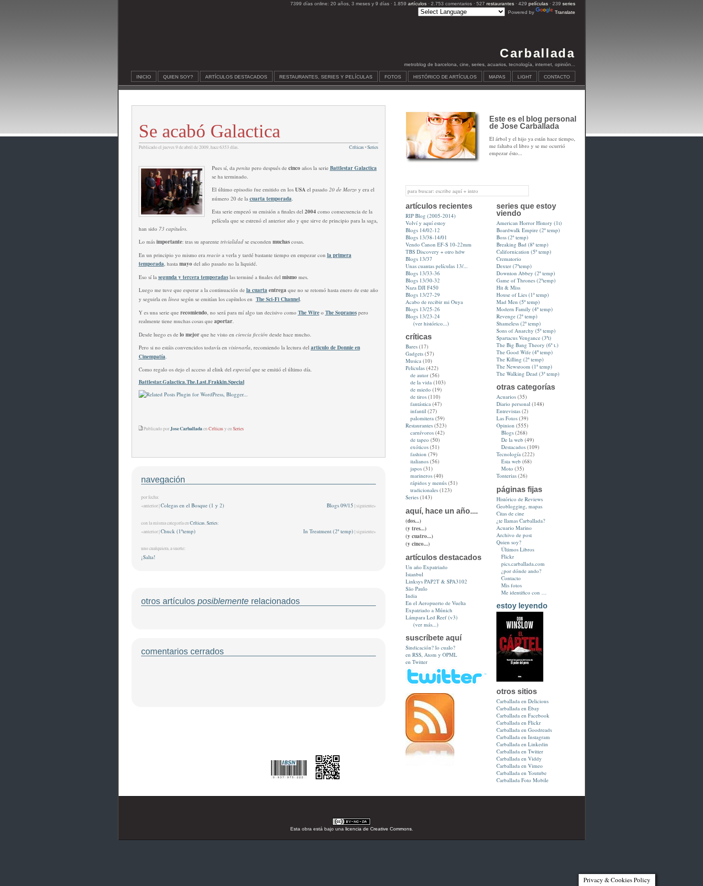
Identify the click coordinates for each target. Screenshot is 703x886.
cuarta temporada (271, 198)
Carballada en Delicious (522, 701)
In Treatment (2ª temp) (328, 531)
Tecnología (508, 454)
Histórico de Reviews (519, 499)
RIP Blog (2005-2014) (431, 215)
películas (538, 3)
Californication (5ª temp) (523, 251)
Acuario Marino (514, 527)
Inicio (143, 76)
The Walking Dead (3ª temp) (528, 373)
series (568, 3)
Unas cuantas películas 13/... (437, 265)
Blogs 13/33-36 (423, 273)
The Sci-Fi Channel (278, 299)
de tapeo (419, 439)
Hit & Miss (508, 287)
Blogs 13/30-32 (423, 280)
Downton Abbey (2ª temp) (525, 273)
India (411, 595)
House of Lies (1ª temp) (522, 294)
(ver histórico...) (431, 323)
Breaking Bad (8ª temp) (522, 244)
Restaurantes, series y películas (326, 76)
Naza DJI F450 (422, 287)
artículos (417, 3)
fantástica (420, 403)
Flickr (507, 556)
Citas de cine (510, 513)
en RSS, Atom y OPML (431, 654)
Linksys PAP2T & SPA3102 (436, 581)
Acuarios (506, 396)
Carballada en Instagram (523, 736)
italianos (419, 461)
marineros (421, 475)
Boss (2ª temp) (512, 237)
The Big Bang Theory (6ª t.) (527, 344)
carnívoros (422, 432)
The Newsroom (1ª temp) (524, 366)
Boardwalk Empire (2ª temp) (528, 230)
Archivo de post (514, 534)
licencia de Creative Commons (378, 828)
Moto (507, 468)
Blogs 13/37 (419, 258)
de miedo (420, 389)
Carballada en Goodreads (524, 729)
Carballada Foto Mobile (522, 780)
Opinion (505, 425)
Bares (411, 346)
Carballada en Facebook (522, 715)
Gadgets (414, 353)
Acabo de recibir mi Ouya (434, 301)
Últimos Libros (517, 549)
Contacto (557, 76)
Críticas (356, 147)
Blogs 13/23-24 (423, 316)
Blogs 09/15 (340, 505)
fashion (418, 454)
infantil (418, 411)
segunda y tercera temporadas (193, 277)
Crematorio (508, 258)
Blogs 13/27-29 (423, 294)
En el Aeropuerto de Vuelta (436, 602)
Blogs (507, 432)
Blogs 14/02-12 (423, 230)
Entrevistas (508, 411)
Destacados (513, 446)
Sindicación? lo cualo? (430, 647)
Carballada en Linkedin (522, 744)
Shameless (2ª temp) (518, 323)
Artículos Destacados (236, 76)
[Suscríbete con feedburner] (430, 763)
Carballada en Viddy (519, 758)
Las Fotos (506, 418)
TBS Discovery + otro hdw (435, 251)
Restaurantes (419, 425)
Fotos (392, 76)
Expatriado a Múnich (429, 610)
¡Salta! (148, 557)
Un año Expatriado (427, 567)
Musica (413, 360)
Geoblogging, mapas (519, 506)
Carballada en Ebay (517, 708)
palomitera (422, 418)
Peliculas (415, 367)
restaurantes (500, 3)
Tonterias (506, 475)
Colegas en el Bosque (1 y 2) (192, 505)
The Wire (308, 312)
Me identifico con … (524, 592)
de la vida (421, 382)
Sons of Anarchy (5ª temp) (526, 330)
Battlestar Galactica (353, 168)
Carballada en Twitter (519, 751)
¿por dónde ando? (521, 570)
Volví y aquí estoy (426, 222)
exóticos (419, 446)
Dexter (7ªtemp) (514, 265)
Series (372, 147)
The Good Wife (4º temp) (524, 352)
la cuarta (256, 290)
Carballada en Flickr (518, 722)
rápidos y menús (428, 482)
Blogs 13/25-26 (423, 309)
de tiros (418, 396)
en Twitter (417, 661)
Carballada (537, 53)
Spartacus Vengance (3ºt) (523, 337)
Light (524, 76)
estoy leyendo (522, 606)
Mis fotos (511, 585)
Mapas (497, 76)
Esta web (511, 461)
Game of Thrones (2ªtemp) (526, 280)
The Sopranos (341, 312)
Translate (565, 12)
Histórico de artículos (445, 76)
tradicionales (424, 489)
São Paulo (417, 588)
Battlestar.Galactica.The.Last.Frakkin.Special (191, 382)
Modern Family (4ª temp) (524, 309)
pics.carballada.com (523, 563)
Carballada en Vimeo (519, 765)
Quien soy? (178, 76)
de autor (419, 375)
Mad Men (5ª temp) (518, 301)
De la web (512, 439)
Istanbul (414, 574)
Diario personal (513, 403)
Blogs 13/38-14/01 (426, 237)
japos (416, 468)
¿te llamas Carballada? (520, 520)
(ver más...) (426, 624)
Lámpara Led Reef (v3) (432, 617)
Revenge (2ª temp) (517, 316)
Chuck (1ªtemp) (178, 531)
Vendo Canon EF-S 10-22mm (439, 244)
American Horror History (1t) (529, 222)
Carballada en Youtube (521, 772)
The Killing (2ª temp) (520, 359)
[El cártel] (519, 679)
